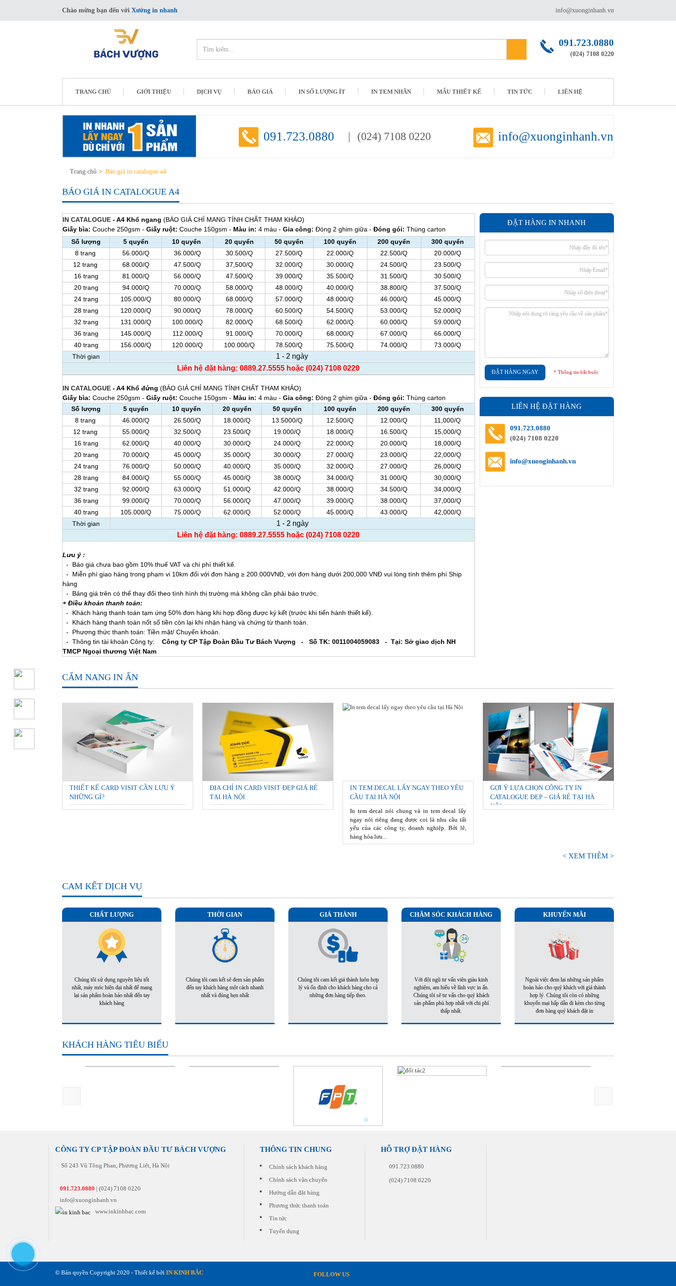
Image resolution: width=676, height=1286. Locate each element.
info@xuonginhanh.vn (585, 10)
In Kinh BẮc (184, 1272)
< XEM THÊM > (588, 856)
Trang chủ (83, 171)
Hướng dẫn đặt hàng (294, 1192)
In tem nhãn (391, 91)
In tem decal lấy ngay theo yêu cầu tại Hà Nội (407, 792)
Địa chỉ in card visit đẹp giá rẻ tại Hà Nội (264, 792)
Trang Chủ (93, 91)
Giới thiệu (154, 91)
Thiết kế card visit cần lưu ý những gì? (122, 792)
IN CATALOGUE (87, 219)
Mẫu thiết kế (459, 91)
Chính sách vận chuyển (298, 1179)
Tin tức (519, 91)
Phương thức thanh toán (299, 1205)
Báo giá (260, 91)
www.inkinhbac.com (120, 1211)
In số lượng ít (321, 91)
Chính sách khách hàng (298, 1166)
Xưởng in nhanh (155, 10)
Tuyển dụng (284, 1231)
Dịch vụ (209, 91)
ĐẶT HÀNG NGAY (515, 372)
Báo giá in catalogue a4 (135, 171)
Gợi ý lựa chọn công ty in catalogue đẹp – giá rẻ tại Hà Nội (542, 794)
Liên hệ (570, 91)
